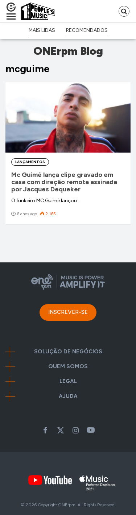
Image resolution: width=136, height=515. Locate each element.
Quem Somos (68, 366)
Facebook (45, 430)
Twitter (60, 430)
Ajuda (68, 396)
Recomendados (87, 30)
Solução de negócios (68, 351)
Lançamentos (30, 161)
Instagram (75, 430)
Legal (68, 381)
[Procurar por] (124, 11)
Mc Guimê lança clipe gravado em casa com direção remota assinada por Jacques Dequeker (64, 182)
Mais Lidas (42, 30)
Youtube (91, 430)
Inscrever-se (68, 312)
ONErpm (66, 504)
